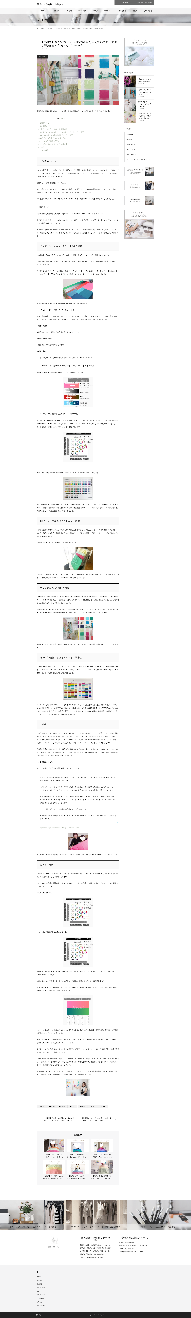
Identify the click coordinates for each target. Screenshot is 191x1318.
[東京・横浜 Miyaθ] (54, 1240)
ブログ (95, 11)
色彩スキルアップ (132, 154)
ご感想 (41, 147)
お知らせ (134, 11)
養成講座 (56, 11)
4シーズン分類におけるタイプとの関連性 (52, 144)
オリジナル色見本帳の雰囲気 (48, 141)
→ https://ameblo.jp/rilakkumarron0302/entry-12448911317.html (58, 828)
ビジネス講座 (82, 11)
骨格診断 (129, 139)
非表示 (63, 118)
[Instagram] (37, 1315)
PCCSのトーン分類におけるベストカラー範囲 (56, 135)
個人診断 (69, 11)
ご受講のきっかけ (44, 123)
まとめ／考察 (43, 150)
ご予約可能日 (124, 2)
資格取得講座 (131, 144)
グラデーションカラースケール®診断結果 (52, 129)
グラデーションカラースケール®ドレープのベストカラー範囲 (62, 132)
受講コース (45, 126)
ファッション (131, 149)
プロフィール (108, 11)
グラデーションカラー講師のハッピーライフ (140, 160)
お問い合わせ (148, 11)
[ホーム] (37, 28)
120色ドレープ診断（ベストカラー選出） (52, 138)
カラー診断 (42, 56)
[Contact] (40, 1315)
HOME (43, 11)
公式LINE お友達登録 (144, 2)
